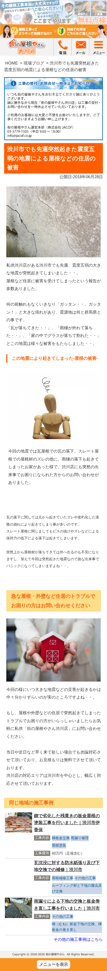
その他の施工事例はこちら (78, 939)
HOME (11, 63)
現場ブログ (34, 63)
